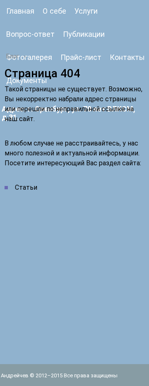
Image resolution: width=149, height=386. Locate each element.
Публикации (84, 34)
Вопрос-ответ (30, 34)
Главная (20, 11)
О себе (54, 11)
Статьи (26, 187)
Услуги (86, 11)
